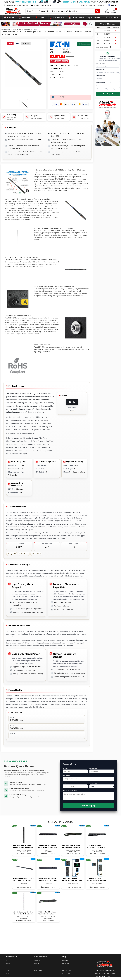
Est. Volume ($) (93, 783)
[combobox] (60, 11)
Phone (64, 783)
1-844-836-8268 (109, 970)
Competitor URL (100, 69)
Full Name (65, 768)
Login (107, 12)
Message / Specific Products (70, 790)
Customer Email (100, 63)
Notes (97, 86)
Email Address (66, 775)
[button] (112, 5)
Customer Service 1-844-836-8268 (92, 5)
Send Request (108, 94)
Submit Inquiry (88, 806)
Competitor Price (100, 75)
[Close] (116, 1)
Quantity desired (100, 82)
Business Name (93, 768)
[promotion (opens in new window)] (60, 1)
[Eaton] (61, 44)
